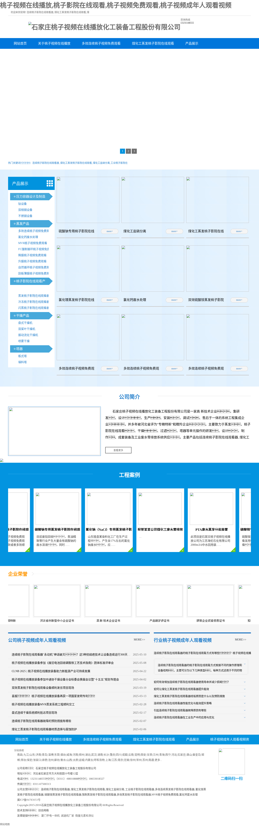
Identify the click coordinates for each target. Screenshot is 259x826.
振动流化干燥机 (28, 335)
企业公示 (100, 749)
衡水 (63, 759)
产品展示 (191, 43)
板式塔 (22, 356)
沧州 (50, 759)
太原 (75, 759)
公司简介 (129, 397)
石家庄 (182, 754)
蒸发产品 (22, 223)
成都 (124, 754)
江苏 (114, 759)
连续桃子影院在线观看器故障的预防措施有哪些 (41, 721)
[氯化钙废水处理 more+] (152, 290)
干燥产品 (22, 315)
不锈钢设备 (25, 215)
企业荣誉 (18, 574)
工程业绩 (97, 54)
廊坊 (56, 759)
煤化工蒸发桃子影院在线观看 (153, 43)
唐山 (189, 754)
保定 (29, 759)
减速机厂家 (67, 815)
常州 (138, 759)
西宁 (168, 754)
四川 (118, 754)
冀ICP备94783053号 (28, 799)
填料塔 (22, 362)
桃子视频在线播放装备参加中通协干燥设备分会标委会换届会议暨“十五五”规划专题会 (65, 679)
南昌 (19, 754)
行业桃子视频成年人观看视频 (183, 640)
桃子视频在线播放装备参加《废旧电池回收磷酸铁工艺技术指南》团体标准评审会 (63, 662)
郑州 (81, 754)
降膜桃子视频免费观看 (32, 255)
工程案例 (129, 475)
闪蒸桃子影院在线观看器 (33, 307)
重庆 (112, 754)
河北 (174, 754)
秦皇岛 (197, 754)
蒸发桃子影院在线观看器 (33, 295)
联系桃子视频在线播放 (132, 54)
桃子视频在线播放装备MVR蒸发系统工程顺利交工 (43, 704)
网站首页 (20, 43)
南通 (151, 759)
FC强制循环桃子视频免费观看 (37, 249)
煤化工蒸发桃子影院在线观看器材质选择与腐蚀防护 (44, 729)
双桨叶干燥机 (26, 328)
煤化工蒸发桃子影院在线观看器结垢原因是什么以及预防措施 (189, 696)
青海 (162, 754)
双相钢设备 (25, 209)
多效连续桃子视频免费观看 (101, 43)
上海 (108, 759)
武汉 (94, 754)
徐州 (132, 759)
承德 (44, 759)
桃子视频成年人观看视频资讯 (35, 54)
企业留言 (148, 749)
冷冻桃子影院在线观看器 (33, 301)
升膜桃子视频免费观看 (32, 261)
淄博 (50, 754)
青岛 (44, 754)
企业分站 (216, 749)
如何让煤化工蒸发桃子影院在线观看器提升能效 (181, 689)
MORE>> (139, 639)
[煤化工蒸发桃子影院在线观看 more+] (217, 222)
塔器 (19, 349)
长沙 (106, 754)
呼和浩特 (99, 759)
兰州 (155, 754)
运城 (81, 759)
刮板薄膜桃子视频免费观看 (35, 273)
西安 (143, 754)
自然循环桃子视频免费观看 (35, 267)
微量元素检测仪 (84, 815)
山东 (32, 754)
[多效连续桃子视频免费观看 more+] (88, 359)
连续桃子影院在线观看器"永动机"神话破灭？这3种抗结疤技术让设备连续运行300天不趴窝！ (78, 654)
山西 (69, 759)
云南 (131, 754)
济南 (38, 754)
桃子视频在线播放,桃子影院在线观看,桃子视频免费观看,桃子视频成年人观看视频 (115, 5)
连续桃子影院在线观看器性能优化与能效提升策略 (183, 703)
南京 (120, 759)
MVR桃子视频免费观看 (32, 243)
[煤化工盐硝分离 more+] (152, 222)
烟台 (63, 754)
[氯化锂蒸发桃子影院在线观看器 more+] (88, 290)
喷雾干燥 (24, 341)
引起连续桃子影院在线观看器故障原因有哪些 (180, 710)
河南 (75, 754)
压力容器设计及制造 (30, 196)
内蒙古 (89, 759)
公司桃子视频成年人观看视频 (37, 640)
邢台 (23, 759)
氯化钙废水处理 (28, 237)
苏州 (145, 759)
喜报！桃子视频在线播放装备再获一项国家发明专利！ (54, 696)
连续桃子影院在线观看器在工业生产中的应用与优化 (184, 717)
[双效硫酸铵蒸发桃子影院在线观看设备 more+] (217, 290)
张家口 (37, 759)
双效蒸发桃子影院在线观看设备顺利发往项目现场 (43, 687)
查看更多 (118, 450)
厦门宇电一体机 (50, 815)
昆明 (137, 754)
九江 (26, 754)
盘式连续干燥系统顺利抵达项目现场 (34, 712)
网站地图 (5, 824)
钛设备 (22, 203)
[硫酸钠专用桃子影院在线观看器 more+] (88, 222)
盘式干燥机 (25, 322)
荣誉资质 (73, 54)
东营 (56, 754)
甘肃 (149, 754)
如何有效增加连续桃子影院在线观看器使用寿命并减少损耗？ (192, 681)
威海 (69, 754)
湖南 (100, 754)
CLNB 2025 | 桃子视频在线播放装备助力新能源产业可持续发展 (51, 671)
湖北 (87, 754)
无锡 (126, 759)
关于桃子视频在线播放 (54, 43)
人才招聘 (124, 749)
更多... (158, 759)
